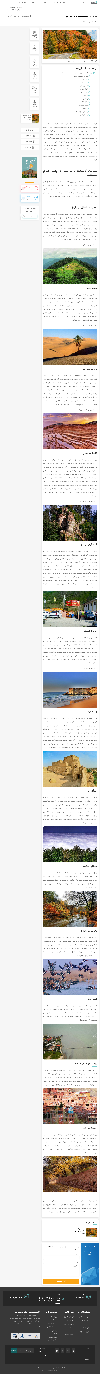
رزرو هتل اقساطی (51, 1323)
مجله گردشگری (52, 1327)
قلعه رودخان (84, 86)
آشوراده (85, 109)
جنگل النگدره (83, 102)
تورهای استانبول (68, 1324)
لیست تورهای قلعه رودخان (88, 501)
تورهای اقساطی (69, 1335)
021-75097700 (79, 1297)
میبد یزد (85, 96)
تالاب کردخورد (83, 105)
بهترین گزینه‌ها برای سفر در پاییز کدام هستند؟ (77, 73)
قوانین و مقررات (85, 1332)
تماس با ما (86, 1328)
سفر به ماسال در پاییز (81, 76)
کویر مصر (85, 80)
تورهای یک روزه (69, 1317)
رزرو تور (28, 130)
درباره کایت (69, 1312)
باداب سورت (84, 83)
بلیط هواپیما (28, 136)
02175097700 (16, 8)
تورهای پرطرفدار (50, 1312)
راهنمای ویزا (29, 141)
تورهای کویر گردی (68, 1321)
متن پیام (76, 1262)
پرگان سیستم (46, 1371)
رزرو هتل (28, 147)
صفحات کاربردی (84, 1312)
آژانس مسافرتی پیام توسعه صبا (27, 1312)
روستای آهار (84, 115)
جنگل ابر (85, 99)
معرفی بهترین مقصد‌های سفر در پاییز (79, 1231)
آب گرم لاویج (83, 89)
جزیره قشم (84, 92)
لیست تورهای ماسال (90, 245)
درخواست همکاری (84, 1317)
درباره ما (87, 1324)
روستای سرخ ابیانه (82, 112)
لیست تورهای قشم (90, 668)
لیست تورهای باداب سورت (88, 410)
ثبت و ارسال (61, 1281)
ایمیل (77, 1255)
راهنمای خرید (86, 1321)
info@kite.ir (16, 1297)
